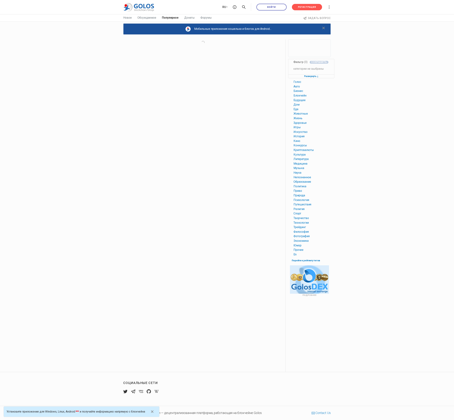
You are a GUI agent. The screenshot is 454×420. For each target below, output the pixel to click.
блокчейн (300, 95)
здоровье (300, 123)
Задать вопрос (319, 18)
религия (299, 209)
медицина (300, 163)
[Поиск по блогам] (244, 7)
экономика (301, 240)
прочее (298, 250)
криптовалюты (304, 150)
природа (299, 195)
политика (300, 186)
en (295, 254)
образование (302, 181)
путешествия (302, 204)
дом (297, 104)
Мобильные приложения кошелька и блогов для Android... (232, 29)
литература (301, 159)
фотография (302, 236)
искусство (301, 132)
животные (301, 113)
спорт (297, 213)
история (299, 136)
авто (297, 86)
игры (297, 127)
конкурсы (300, 145)
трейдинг (300, 227)
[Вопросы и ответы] (234, 7)
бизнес (298, 91)
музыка (299, 168)
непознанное (302, 177)
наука (297, 172)
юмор (297, 245)
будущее (300, 100)
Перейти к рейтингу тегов (306, 260)
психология (301, 200)
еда (296, 109)
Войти (271, 7)
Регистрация (307, 7)
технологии (301, 222)
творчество (301, 218)
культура (300, 154)
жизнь (298, 118)
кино (297, 141)
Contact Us (323, 413)
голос (297, 82)
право (298, 190)
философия (301, 231)
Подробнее (310, 295)
